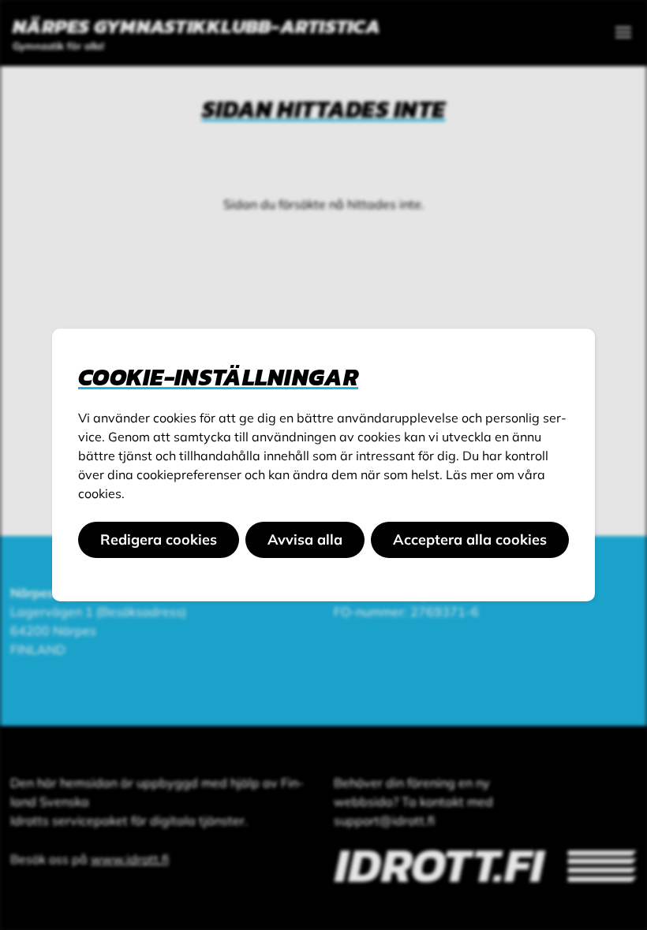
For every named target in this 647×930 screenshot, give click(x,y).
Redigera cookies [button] (158, 539)
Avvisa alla (304, 539)
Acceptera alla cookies (470, 539)
